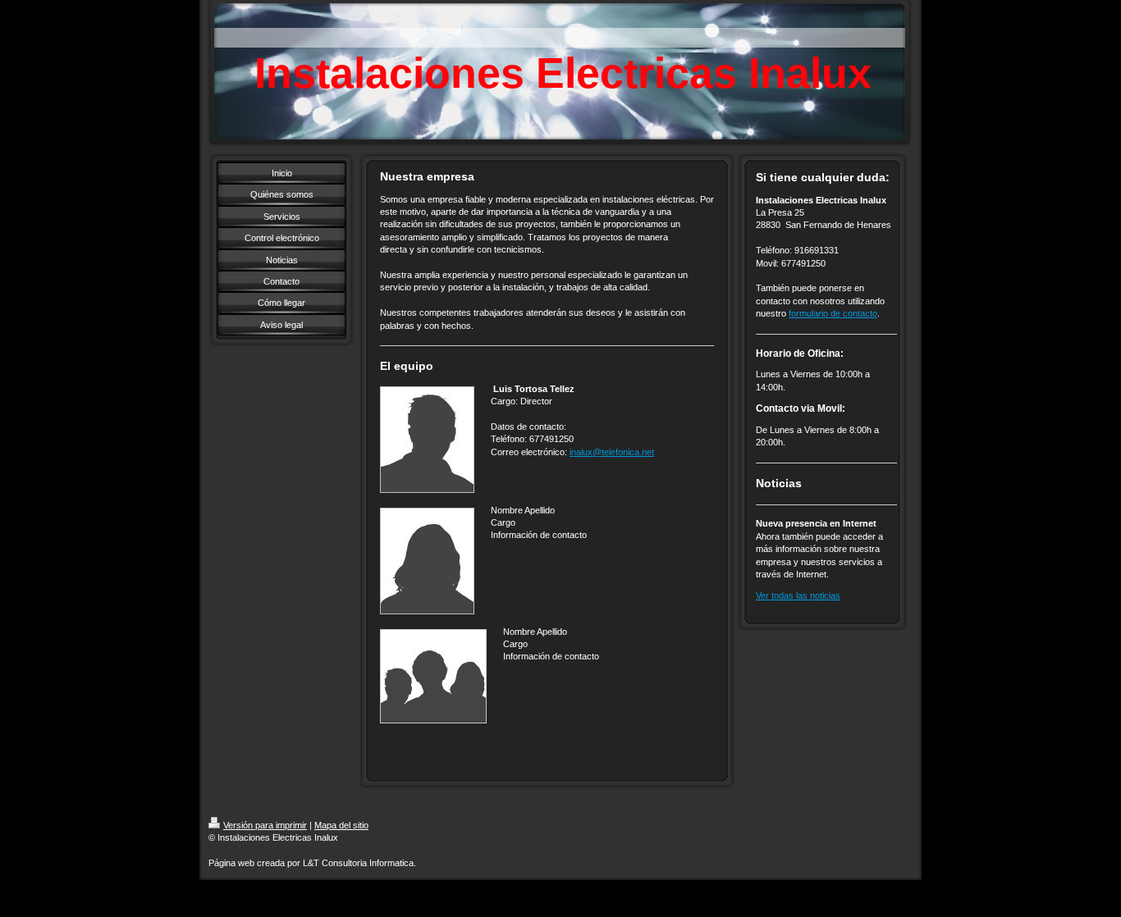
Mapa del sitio (341, 825)
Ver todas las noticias (798, 595)
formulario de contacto (833, 313)
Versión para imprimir (265, 825)
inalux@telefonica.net (612, 452)
